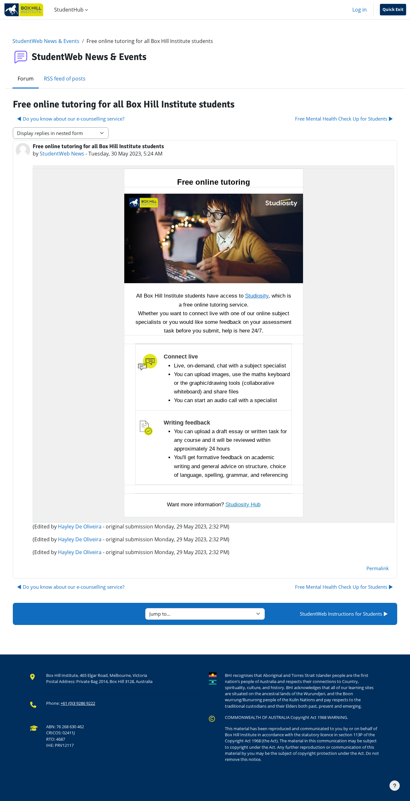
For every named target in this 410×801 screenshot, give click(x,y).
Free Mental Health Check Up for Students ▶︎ (344, 118)
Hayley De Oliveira (80, 526)
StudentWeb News (62, 153)
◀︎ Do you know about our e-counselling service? (70, 118)
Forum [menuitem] (26, 78)
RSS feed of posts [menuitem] (65, 78)
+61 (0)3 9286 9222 (78, 703)
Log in (359, 9)
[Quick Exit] (393, 9)
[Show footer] (395, 785)
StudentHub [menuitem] (69, 9)
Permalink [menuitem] (377, 568)
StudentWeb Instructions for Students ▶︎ (344, 614)
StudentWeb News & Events (45, 41)
